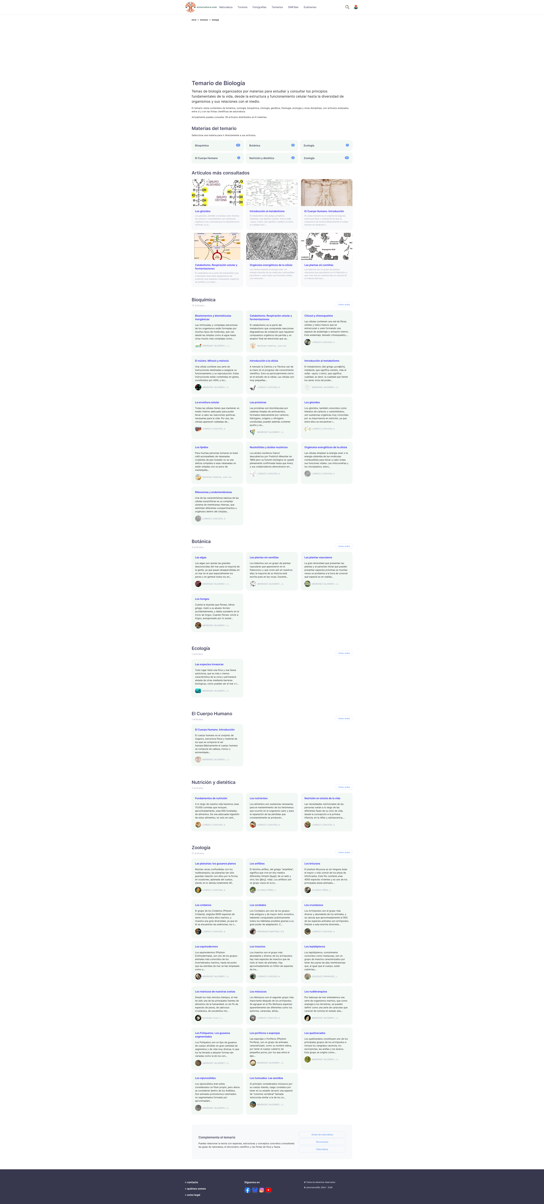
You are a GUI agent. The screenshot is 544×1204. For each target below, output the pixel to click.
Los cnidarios (203, 905)
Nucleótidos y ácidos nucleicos (269, 447)
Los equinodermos (206, 946)
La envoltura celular (207, 402)
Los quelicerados (314, 1033)
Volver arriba (344, 304)
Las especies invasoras (209, 664)
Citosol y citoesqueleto (318, 315)
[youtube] (268, 1190)
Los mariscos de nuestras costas (215, 991)
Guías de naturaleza (322, 1134)
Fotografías (259, 7)
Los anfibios (257, 863)
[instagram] (261, 1190)
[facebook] (247, 1190)
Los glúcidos (203, 211)
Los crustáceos (313, 905)
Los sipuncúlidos (205, 1078)
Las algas (200, 557)
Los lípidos (201, 447)
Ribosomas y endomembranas (213, 492)
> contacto (191, 1182)
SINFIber (293, 7)
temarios (204, 20)
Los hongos (202, 598)
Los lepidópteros (314, 946)
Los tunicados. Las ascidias (266, 1078)
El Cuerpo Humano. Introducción (324, 211)
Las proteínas (258, 402)
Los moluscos (258, 991)
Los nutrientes (259, 798)
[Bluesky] (255, 1190)
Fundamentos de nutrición (211, 798)
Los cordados (258, 905)
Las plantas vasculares (318, 557)
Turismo (242, 7)
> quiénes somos (195, 1188)
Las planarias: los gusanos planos (215, 863)
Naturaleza (225, 7)
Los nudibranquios (315, 991)
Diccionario (322, 1141)
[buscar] (347, 7)
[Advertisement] (272, 50)
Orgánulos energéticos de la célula (271, 265)
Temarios (277, 7)
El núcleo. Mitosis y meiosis (212, 360)
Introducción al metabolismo (267, 211)
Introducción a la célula (264, 360)
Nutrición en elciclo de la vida (322, 798)
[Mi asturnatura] (356, 7)
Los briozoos (312, 863)
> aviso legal (192, 1194)
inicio (194, 20)
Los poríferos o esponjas (265, 1033)
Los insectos (257, 946)
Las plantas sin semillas (318, 265)
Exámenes (310, 7)
